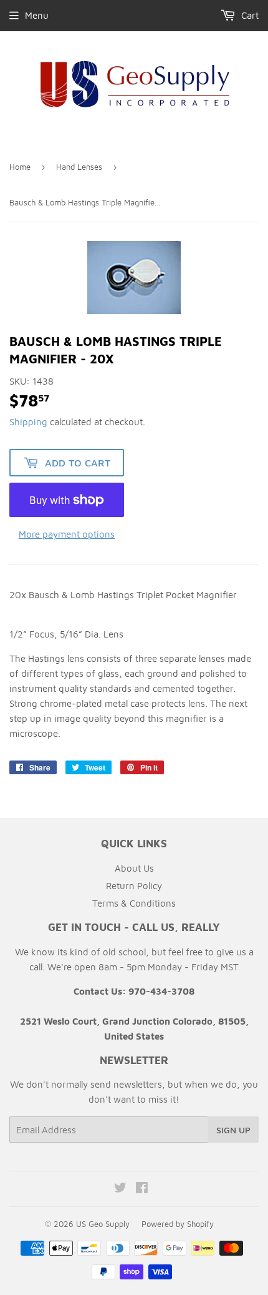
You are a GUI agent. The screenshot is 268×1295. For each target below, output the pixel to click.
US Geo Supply (103, 1224)
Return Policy (134, 885)
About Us (134, 868)
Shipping (28, 421)
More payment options (67, 534)
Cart (249, 15)
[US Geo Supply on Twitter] (120, 1189)
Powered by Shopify (177, 1224)
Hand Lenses (79, 167)
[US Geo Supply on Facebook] (141, 1189)
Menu (37, 15)
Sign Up (233, 1130)
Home (20, 167)
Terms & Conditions (134, 903)
